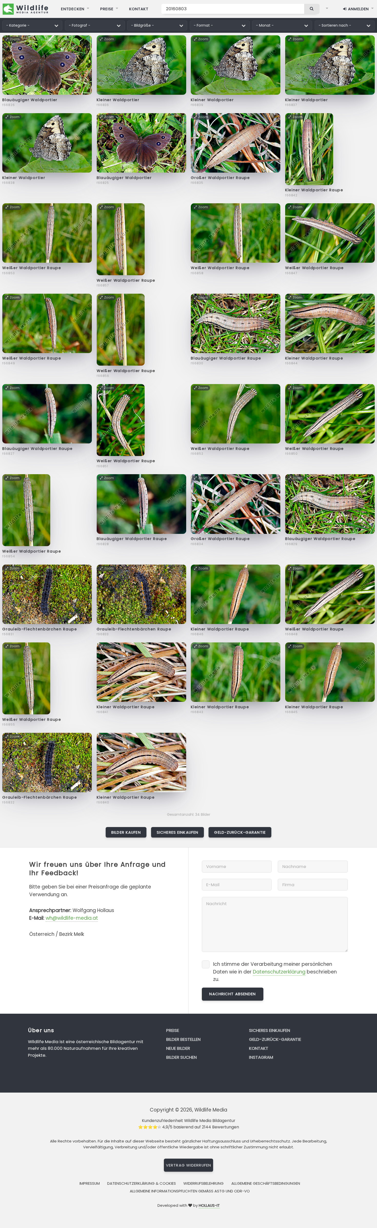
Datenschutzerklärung (279, 971)
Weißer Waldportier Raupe (31, 267)
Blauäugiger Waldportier (29, 99)
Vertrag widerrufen (188, 1165)
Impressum (90, 1183)
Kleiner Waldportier (118, 99)
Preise (106, 9)
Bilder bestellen (183, 1039)
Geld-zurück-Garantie (239, 832)
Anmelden (358, 9)
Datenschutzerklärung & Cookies (141, 1183)
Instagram (261, 1057)
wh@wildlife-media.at (72, 918)
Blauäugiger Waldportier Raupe (226, 358)
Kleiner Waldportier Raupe (314, 190)
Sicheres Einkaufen (177, 832)
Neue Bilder (178, 1048)
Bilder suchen (181, 1057)
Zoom (14, 39)
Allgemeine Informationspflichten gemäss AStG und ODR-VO (190, 1191)
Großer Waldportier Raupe (220, 177)
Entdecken (72, 9)
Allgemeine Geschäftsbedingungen (265, 1183)
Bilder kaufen (126, 832)
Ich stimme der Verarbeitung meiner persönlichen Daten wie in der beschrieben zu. (275, 972)
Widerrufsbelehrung (203, 1183)
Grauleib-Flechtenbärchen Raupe (39, 629)
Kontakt (139, 9)
